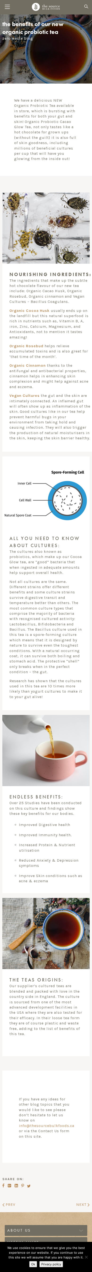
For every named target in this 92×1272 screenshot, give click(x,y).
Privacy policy (51, 1264)
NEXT (82, 1204)
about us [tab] (19, 1230)
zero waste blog (17, 38)
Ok (33, 1264)
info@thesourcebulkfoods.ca (46, 1125)
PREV (9, 1204)
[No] (86, 1257)
